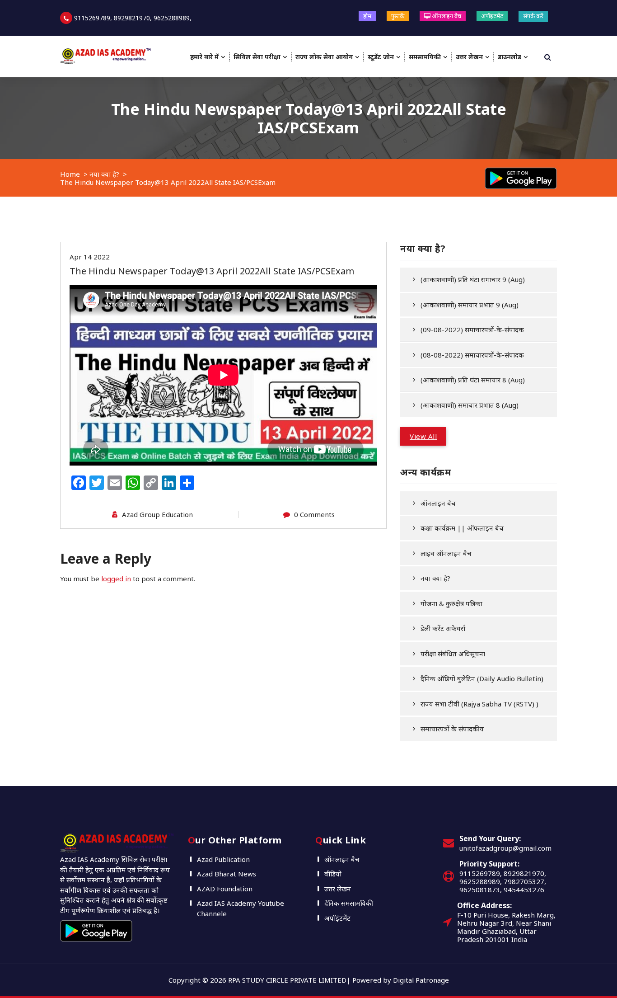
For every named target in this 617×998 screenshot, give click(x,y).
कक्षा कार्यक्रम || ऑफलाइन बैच (462, 527)
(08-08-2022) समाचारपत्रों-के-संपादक (472, 354)
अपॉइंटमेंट (492, 16)
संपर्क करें (533, 16)
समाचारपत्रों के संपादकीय (452, 728)
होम (367, 16)
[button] (423, 436)
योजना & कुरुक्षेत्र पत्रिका (451, 603)
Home (70, 174)
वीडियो (332, 873)
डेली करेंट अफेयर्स (443, 628)
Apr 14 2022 (90, 256)
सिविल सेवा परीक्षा (257, 56)
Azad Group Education (157, 514)
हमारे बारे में (204, 56)
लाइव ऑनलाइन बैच (446, 553)
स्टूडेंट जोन (381, 56)
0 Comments (314, 514)
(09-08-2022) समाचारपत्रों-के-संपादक (472, 329)
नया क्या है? (104, 174)
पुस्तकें (397, 16)
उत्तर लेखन (469, 56)
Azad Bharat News (226, 873)
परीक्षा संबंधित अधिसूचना (453, 653)
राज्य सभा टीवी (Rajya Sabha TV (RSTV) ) (479, 703)
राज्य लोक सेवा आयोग (324, 56)
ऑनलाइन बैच (445, 16)
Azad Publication (223, 859)
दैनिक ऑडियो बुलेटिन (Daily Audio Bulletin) (482, 678)
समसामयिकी (425, 56)
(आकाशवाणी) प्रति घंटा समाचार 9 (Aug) (473, 279)
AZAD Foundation (224, 888)
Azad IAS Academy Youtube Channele (240, 908)
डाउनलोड (509, 56)
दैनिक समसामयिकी (348, 903)
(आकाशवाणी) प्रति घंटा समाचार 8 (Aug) (473, 379)
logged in (116, 578)
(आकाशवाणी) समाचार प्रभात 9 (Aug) (470, 304)
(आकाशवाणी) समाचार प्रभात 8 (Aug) (470, 405)
